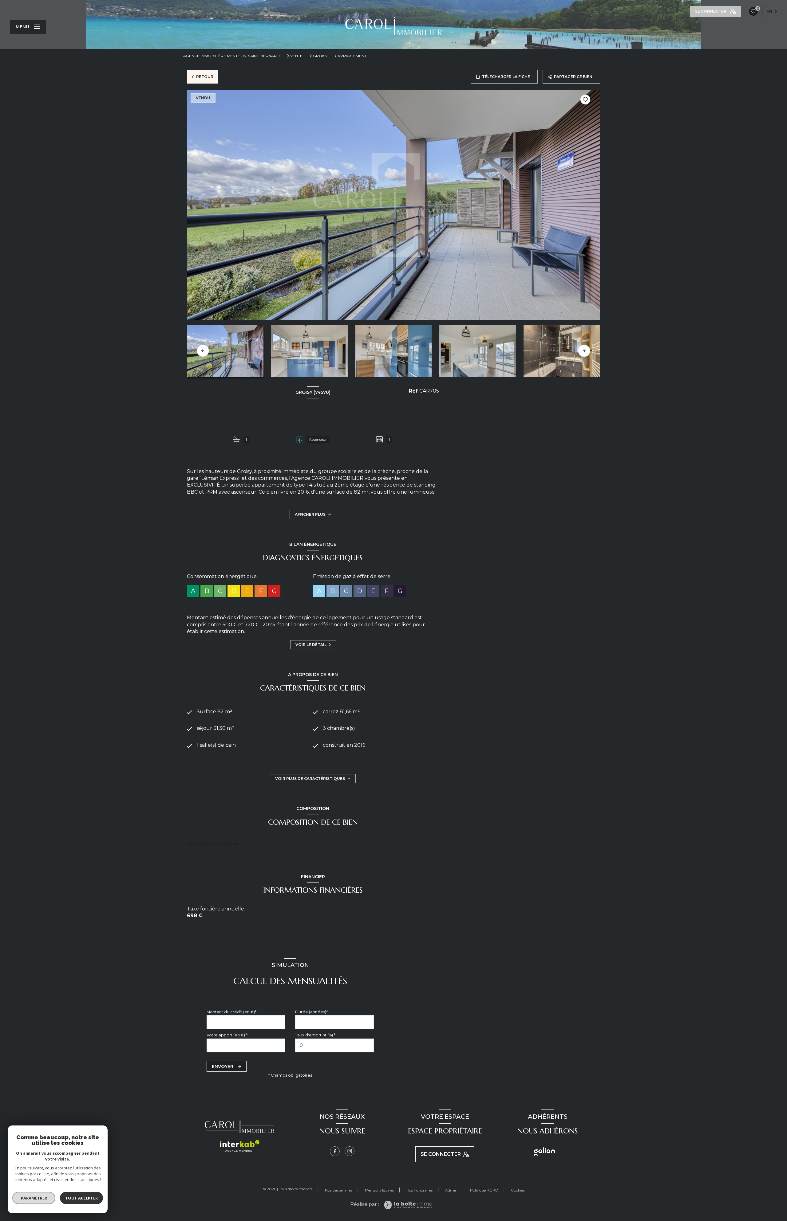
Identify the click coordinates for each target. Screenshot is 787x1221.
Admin (451, 1190)
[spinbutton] (334, 1045)
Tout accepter (81, 1198)
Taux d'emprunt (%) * (315, 1035)
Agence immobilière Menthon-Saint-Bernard (231, 55)
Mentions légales (379, 1190)
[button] (584, 351)
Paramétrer (34, 1198)
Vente (296, 56)
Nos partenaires (338, 1190)
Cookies (517, 1190)
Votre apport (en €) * (227, 1035)
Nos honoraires (419, 1190)
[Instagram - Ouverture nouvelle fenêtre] (349, 1151)
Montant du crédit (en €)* (231, 1012)
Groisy (320, 56)
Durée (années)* (311, 1012)
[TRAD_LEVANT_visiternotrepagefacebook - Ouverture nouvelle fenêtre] (335, 1151)
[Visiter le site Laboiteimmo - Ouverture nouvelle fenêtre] (408, 1205)
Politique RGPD (484, 1190)
